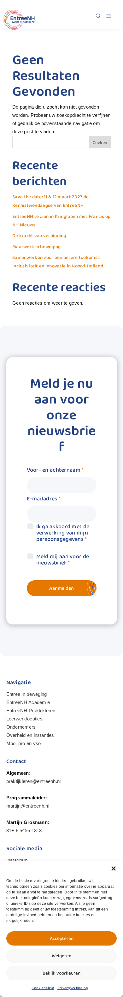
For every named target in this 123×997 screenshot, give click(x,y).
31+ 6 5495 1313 (24, 830)
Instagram (17, 860)
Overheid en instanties (30, 735)
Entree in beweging (26, 694)
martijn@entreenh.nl (27, 806)
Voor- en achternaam (55, 470)
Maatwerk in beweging (36, 247)
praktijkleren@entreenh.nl (33, 781)
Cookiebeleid (43, 988)
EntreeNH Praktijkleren (31, 710)
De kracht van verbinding (39, 236)
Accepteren (61, 938)
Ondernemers (21, 727)
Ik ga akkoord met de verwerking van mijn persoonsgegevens (63, 532)
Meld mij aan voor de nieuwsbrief (62, 559)
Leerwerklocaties (24, 718)
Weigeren (61, 956)
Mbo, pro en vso (23, 743)
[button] (113, 868)
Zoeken (100, 142)
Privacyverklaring (72, 988)
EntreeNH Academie (28, 702)
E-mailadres (44, 498)
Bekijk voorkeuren (61, 973)
